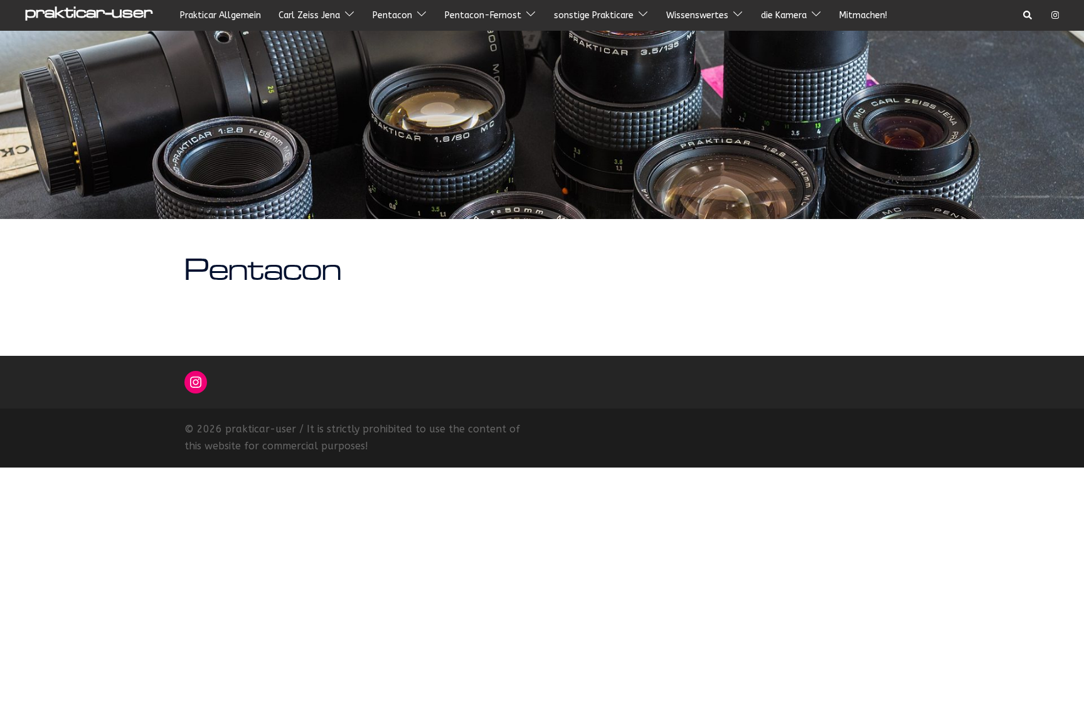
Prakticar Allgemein (220, 15)
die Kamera (784, 15)
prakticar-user (88, 15)
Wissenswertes (697, 15)
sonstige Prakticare (594, 15)
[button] (1028, 16)
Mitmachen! (863, 15)
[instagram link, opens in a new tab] (1054, 14)
